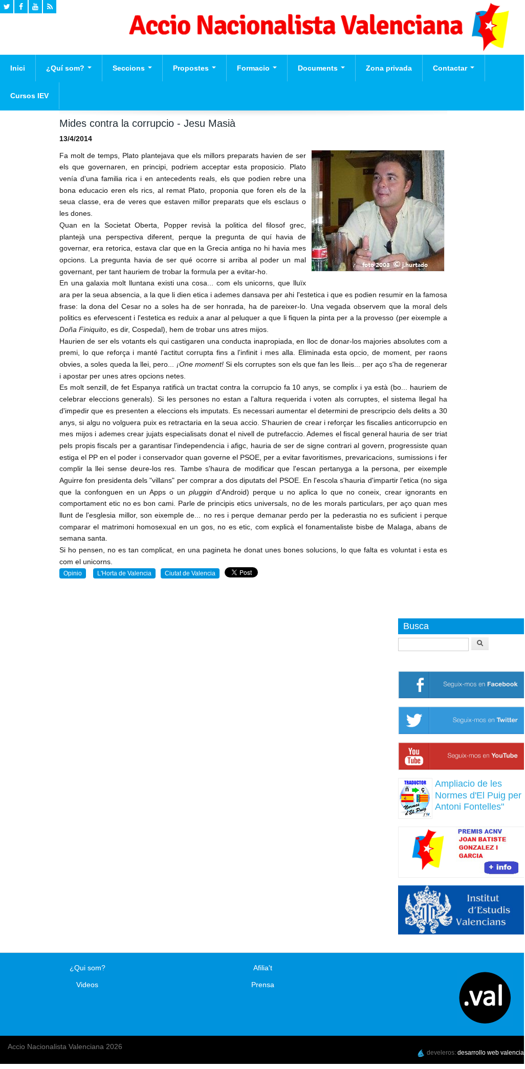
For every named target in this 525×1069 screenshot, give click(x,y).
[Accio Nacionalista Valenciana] (317, 48)
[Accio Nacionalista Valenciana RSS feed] (49, 6)
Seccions (130, 68)
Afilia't (262, 968)
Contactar (451, 68)
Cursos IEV (29, 96)
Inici (17, 68)
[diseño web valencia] (421, 1052)
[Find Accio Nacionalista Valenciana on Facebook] (21, 6)
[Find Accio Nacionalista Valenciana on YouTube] (35, 6)
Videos (87, 985)
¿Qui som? (87, 968)
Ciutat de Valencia (190, 573)
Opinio (72, 573)
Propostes (192, 68)
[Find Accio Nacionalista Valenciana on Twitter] (6, 6)
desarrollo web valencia (490, 1052)
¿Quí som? (66, 68)
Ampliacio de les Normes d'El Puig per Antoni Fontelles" (478, 795)
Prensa (262, 985)
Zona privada (389, 68)
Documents (319, 68)
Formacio (254, 68)
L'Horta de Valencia (124, 573)
